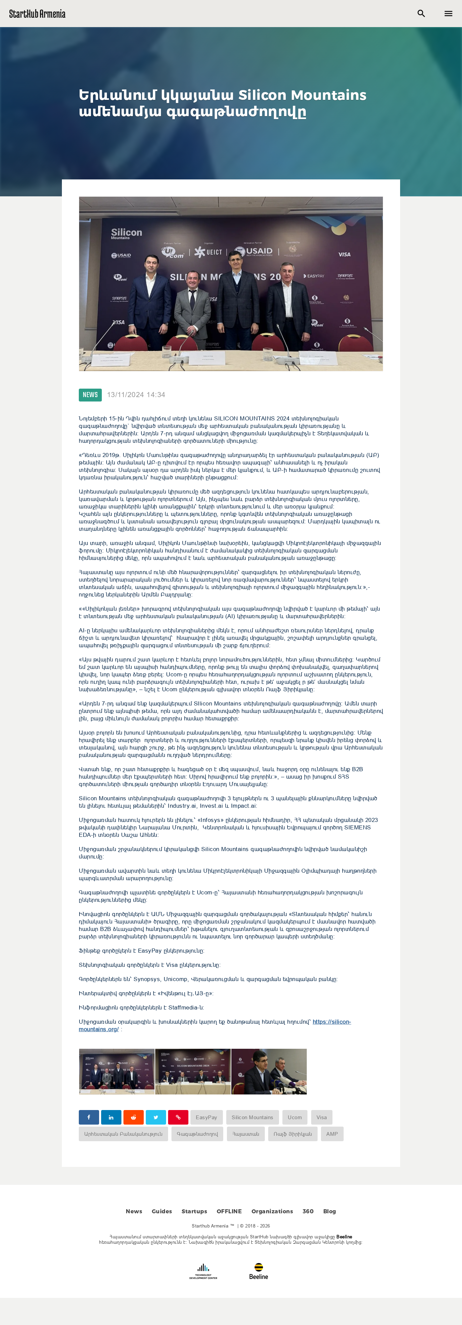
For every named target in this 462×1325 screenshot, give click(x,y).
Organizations (272, 1211)
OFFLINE (229, 1211)
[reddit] (133, 1117)
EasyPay (206, 1117)
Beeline (344, 1236)
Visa (322, 1117)
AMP (332, 1134)
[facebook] (89, 1117)
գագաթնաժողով (197, 1134)
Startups (194, 1211)
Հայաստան (245, 1134)
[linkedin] (111, 1117)
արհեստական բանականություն (123, 1134)
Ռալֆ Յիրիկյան (293, 1134)
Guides (162, 1211)
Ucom (295, 1117)
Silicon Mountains (253, 1117)
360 (308, 1211)
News (90, 395)
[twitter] (156, 1117)
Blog (329, 1211)
